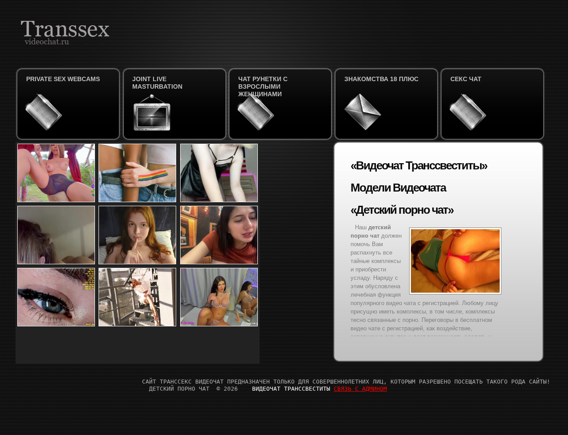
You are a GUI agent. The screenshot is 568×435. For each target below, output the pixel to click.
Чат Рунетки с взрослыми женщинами (263, 86)
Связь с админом (360, 388)
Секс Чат (465, 78)
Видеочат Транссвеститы (291, 388)
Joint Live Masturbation (157, 82)
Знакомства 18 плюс (381, 78)
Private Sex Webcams (63, 78)
